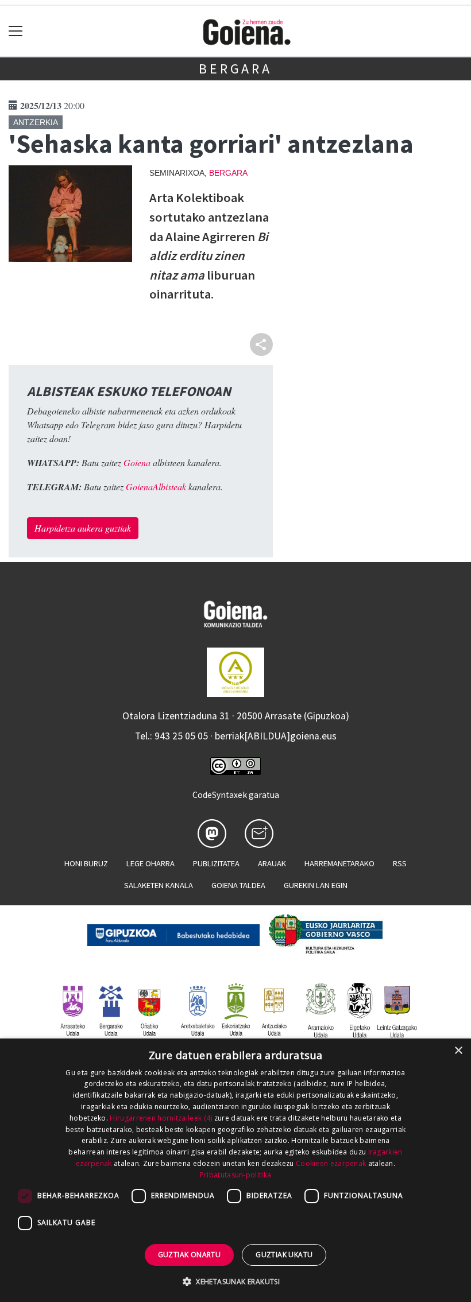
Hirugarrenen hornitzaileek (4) (161, 1118)
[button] (235, 1281)
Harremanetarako (339, 863)
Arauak (272, 863)
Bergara (235, 69)
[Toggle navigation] (15, 31)
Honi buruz (86, 863)
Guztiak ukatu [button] (284, 1255)
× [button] (458, 1051)
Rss (400, 863)
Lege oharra (150, 863)
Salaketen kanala (158, 885)
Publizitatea (216, 863)
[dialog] (235, 1170)
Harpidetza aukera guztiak (82, 528)
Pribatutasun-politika (235, 1175)
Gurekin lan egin (316, 885)
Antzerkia (35, 122)
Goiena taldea (238, 885)
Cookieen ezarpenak (331, 1163)
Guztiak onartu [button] (189, 1255)
